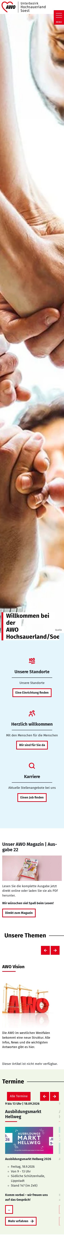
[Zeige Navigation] (59, 15)
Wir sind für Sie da (32, 745)
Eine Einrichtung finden (32, 692)
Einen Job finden (32, 797)
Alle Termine (19, 1096)
